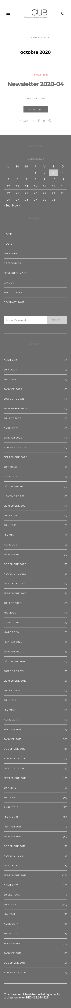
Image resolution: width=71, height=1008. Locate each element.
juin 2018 (10, 787)
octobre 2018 (14, 768)
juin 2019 (10, 700)
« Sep (7, 205)
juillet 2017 (12, 894)
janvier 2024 (13, 389)
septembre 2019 (15, 680)
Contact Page (14, 302)
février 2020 (13, 641)
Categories (12, 263)
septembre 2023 (15, 408)
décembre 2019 (15, 661)
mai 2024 (10, 379)
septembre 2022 (15, 457)
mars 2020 (11, 632)
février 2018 (13, 826)
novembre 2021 (15, 496)
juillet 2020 (13, 603)
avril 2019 (11, 719)
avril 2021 (11, 544)
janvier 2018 (13, 836)
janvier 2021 (13, 554)
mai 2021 (9, 534)
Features (10, 253)
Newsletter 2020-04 (35, 84)
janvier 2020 (13, 651)
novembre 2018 (15, 758)
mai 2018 (10, 797)
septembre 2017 (15, 875)
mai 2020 (10, 612)
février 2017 (13, 943)
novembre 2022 (15, 447)
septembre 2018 (15, 778)
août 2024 (11, 359)
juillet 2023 (12, 418)
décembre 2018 (15, 748)
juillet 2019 (12, 690)
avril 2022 (11, 476)
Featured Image (15, 272)
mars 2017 (11, 933)
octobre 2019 (14, 671)
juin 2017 (10, 904)
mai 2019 (9, 709)
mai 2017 (9, 914)
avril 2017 (11, 923)
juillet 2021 (12, 515)
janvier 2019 (13, 739)
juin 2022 (10, 466)
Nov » (16, 205)
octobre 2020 (14, 583)
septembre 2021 (15, 505)
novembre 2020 (15, 573)
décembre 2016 (15, 962)
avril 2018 (11, 807)
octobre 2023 (14, 398)
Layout (9, 282)
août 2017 (11, 885)
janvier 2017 (13, 953)
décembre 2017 (15, 846)
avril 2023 (11, 427)
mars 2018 (11, 816)
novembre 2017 (15, 855)
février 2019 (13, 729)
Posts (8, 243)
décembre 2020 (15, 564)
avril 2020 (11, 622)
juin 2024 (10, 369)
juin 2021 (10, 525)
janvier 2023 (13, 437)
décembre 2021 (15, 486)
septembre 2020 (15, 593)
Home (8, 234)
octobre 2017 (14, 865)
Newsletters (40, 74)
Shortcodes (13, 292)
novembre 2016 (15, 972)
